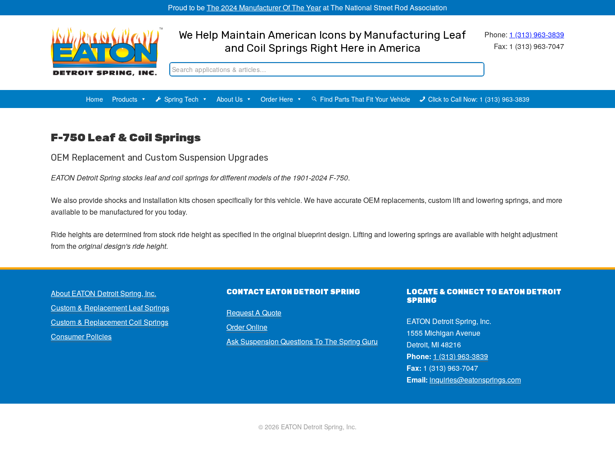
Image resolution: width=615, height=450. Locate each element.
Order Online (246, 327)
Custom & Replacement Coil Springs (109, 322)
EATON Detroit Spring (97, 45)
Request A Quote (253, 312)
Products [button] (124, 99)
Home (94, 99)
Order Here (277, 99)
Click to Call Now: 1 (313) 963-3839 (478, 99)
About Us (230, 99)
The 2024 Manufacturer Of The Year (264, 7)
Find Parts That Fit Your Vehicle (365, 99)
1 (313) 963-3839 (536, 34)
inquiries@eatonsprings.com (475, 379)
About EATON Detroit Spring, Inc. (103, 293)
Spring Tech (181, 99)
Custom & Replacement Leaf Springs (110, 307)
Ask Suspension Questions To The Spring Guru (302, 341)
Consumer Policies (81, 336)
